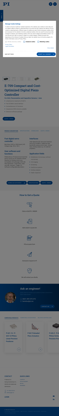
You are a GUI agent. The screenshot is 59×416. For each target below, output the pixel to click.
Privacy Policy (8, 44)
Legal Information (9, 46)
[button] (46, 54)
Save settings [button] (9, 54)
